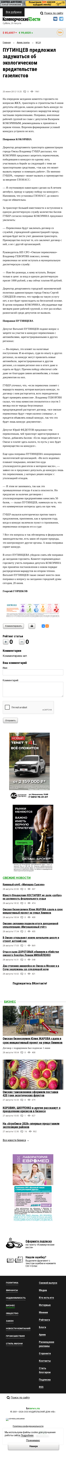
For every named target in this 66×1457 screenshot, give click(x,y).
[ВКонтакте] (43, 626)
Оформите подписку (39, 1241)
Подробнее (27, 1435)
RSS (41, 1387)
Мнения (43, 1312)
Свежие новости (17, 878)
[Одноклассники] (47, 626)
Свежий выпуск (48, 1282)
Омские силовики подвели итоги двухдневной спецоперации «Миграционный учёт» (30, 925)
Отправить (10, 720)
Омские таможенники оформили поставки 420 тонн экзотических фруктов (30, 1093)
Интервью (45, 1305)
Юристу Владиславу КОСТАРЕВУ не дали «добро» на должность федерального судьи (32, 897)
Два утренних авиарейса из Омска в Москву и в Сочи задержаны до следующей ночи (31, 967)
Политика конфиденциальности (28, 1426)
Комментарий (10, 680)
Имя (5, 668)
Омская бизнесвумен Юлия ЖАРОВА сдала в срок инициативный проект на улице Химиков (33, 911)
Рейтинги (44, 1319)
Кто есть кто (46, 1297)
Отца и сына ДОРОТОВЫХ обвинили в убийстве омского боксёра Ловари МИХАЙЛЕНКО (31, 953)
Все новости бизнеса (14, 1140)
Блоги (42, 1327)
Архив (42, 1334)
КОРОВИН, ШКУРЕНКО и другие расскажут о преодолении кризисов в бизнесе (31, 1109)
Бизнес (10, 1001)
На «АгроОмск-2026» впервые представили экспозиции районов (31, 1125)
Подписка (45, 1379)
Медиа (43, 1290)
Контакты (45, 1360)
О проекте (45, 1353)
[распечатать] (31, 628)
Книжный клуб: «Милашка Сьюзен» (24, 884)
